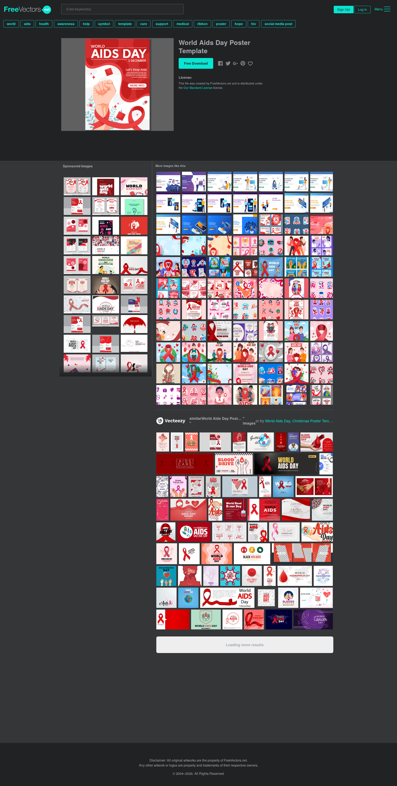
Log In (362, 9)
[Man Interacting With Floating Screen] (245, 224)
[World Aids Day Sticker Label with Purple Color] (321, 309)
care (143, 23)
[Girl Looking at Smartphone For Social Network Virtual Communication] (168, 181)
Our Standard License (198, 88)
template (125, 23)
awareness (65, 23)
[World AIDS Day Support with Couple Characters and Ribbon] (297, 352)
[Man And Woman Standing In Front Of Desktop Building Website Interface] (321, 203)
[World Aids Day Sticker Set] (297, 224)
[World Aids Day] (245, 309)
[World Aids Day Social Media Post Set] (245, 267)
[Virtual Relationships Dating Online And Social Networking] (194, 181)
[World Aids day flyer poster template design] (105, 186)
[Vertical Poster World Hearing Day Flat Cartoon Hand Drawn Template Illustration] (134, 206)
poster (221, 23)
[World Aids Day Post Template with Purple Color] (321, 245)
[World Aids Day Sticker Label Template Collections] (168, 309)
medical (183, 23)
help (86, 23)
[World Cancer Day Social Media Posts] (321, 352)
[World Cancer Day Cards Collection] (245, 331)
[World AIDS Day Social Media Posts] (168, 288)
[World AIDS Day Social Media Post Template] (321, 395)
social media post (278, 23)
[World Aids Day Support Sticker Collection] (271, 373)
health (44, 23)
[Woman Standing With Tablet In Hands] (297, 181)
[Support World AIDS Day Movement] (168, 373)
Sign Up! (343, 9)
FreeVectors (27, 9)
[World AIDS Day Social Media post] (194, 288)
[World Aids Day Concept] (168, 267)
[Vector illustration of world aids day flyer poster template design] (105, 226)
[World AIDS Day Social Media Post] (245, 245)
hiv (253, 23)
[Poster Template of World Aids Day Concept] (297, 309)
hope (239, 23)
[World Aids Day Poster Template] (194, 309)
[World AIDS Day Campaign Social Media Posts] (297, 267)
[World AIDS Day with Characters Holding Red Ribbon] (220, 352)
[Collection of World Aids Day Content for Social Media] (271, 395)
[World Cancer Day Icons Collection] (168, 395)
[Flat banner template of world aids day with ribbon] (77, 344)
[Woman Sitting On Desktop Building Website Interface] (297, 203)
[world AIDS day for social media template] (105, 324)
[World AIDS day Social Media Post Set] (220, 309)
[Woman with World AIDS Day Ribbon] (220, 395)
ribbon (202, 23)
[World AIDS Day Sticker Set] (194, 331)
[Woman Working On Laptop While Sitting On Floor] (271, 181)
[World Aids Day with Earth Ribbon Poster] (194, 373)
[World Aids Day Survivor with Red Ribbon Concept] (297, 245)
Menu (379, 9)
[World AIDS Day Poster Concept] (297, 288)
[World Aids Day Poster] (271, 331)
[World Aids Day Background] (168, 245)
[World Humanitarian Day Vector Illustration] (105, 265)
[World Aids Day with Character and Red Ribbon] (194, 352)
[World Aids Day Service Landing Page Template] (321, 224)
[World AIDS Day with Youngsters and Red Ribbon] (245, 352)
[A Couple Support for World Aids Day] (297, 373)
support (162, 23)
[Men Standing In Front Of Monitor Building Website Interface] (168, 224)
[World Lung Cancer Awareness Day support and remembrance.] (134, 344)
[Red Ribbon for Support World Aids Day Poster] (271, 352)
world (11, 23)
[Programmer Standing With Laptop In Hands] (245, 181)
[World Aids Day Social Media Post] (271, 224)
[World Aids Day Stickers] (194, 267)
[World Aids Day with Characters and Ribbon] (297, 331)
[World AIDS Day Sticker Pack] (271, 245)
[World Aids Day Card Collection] (220, 267)
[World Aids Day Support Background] (220, 373)
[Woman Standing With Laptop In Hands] (321, 181)
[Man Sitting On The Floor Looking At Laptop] (220, 181)
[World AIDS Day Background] (168, 331)
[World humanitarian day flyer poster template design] (134, 245)
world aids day (277, 420)
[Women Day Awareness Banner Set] (297, 395)
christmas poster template (314, 420)
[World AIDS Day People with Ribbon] (245, 395)
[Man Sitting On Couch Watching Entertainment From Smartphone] (194, 224)
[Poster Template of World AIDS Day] (245, 373)
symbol (104, 23)
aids (27, 23)
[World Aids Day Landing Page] (220, 331)
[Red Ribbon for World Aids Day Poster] (321, 331)
